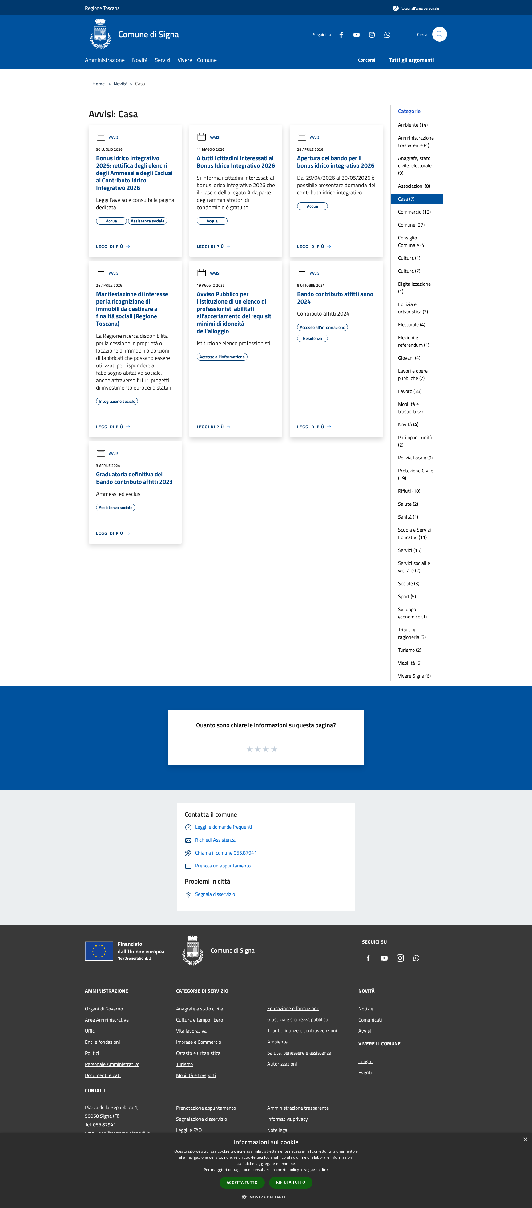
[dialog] (266, 1170)
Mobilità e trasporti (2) (410, 407)
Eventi (365, 1072)
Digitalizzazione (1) (414, 287)
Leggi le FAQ (189, 1130)
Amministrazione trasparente (298, 1108)
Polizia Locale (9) (415, 457)
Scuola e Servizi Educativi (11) (414, 533)
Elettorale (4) (411, 324)
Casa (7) (406, 198)
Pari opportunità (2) (415, 441)
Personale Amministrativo (112, 1064)
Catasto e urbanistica (198, 1053)
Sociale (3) (408, 583)
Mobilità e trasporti (196, 1075)
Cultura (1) (409, 258)
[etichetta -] (275, 749)
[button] (266, 1197)
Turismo (184, 1064)
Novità (120, 83)
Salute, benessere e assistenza (299, 1052)
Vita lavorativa (191, 1031)
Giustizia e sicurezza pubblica (297, 1019)
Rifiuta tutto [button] (290, 1182)
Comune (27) (411, 224)
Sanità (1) (408, 516)
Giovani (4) (409, 357)
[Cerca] (439, 34)
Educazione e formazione (293, 1008)
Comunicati (370, 1019)
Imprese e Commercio (198, 1042)
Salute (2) (408, 504)
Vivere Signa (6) (414, 676)
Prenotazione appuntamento (206, 1108)
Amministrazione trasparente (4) (416, 141)
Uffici (90, 1031)
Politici (92, 1053)
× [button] (525, 1139)
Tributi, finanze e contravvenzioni (302, 1030)
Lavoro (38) (409, 391)
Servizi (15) (409, 550)
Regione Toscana (102, 8)
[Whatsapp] (385, 34)
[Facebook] (338, 34)
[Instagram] (369, 34)
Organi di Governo (104, 1008)
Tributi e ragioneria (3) (412, 633)
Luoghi (365, 1061)
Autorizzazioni (282, 1063)
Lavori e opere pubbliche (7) (413, 374)
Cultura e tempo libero (199, 1019)
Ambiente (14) (413, 125)
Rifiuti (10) (409, 491)
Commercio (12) (414, 211)
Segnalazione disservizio (201, 1119)
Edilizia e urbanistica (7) (413, 307)
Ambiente (277, 1041)
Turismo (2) (409, 650)
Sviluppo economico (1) (412, 613)
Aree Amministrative (107, 1019)
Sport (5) (407, 596)
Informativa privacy (287, 1119)
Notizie (365, 1008)
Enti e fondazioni (102, 1042)
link (325, 1169)
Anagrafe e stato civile (199, 1008)
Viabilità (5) (409, 663)
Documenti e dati (103, 1075)
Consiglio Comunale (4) (411, 241)
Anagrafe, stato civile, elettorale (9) (415, 165)
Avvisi (114, 137)
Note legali (278, 1130)
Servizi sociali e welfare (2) (414, 566)
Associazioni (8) (414, 186)
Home (98, 83)
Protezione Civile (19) (415, 474)
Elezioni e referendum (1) (413, 341)
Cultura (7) (409, 271)
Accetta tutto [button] (242, 1182)
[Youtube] (354, 34)
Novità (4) (408, 424)
